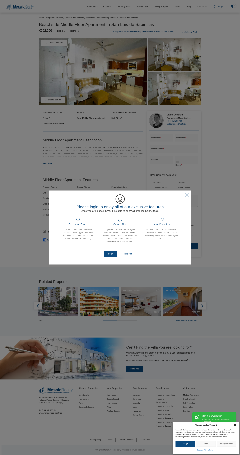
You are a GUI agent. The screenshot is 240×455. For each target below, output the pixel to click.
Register (128, 254)
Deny (206, 444)
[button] (235, 425)
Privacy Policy (209, 450)
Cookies (200, 450)
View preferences (226, 444)
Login (110, 254)
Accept (185, 444)
